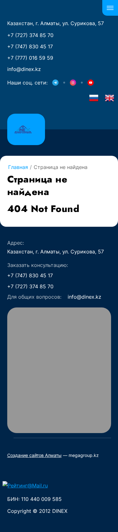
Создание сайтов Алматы (34, 455)
